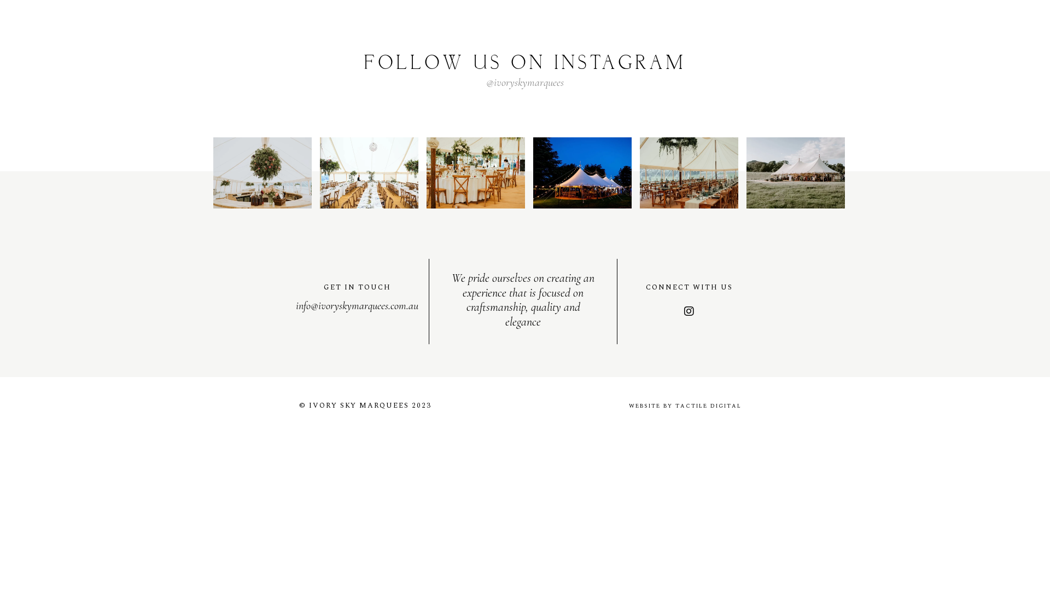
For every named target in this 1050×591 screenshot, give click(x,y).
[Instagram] (689, 311)
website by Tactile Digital (685, 406)
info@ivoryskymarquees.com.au (357, 305)
